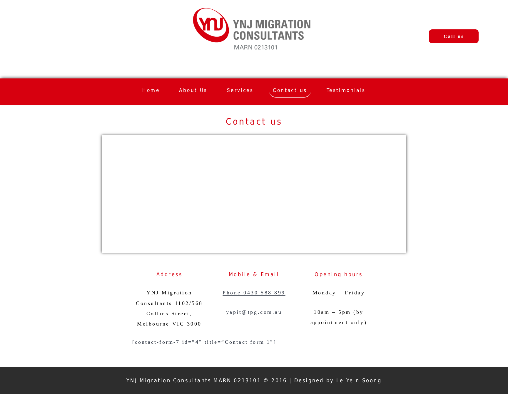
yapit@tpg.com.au (254, 312)
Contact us (290, 90)
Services (240, 90)
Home (151, 90)
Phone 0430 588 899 (254, 293)
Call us (454, 36)
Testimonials (346, 90)
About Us (193, 90)
